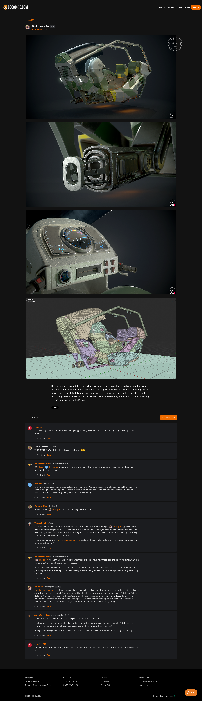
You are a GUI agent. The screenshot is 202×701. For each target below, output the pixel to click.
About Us (67, 678)
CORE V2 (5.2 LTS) (70, 685)
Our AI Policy (106, 685)
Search (162, 7)
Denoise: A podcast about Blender (39, 685)
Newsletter (143, 685)
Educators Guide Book (148, 681)
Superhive (105, 681)
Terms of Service (32, 681)
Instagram (29, 678)
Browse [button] (170, 7)
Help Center (144, 678)
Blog (180, 7)
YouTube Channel (70, 681)
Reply (49, 438)
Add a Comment (168, 417)
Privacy (104, 678)
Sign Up (196, 7)
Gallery (30, 20)
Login (187, 7)
